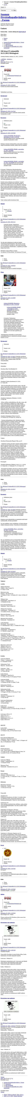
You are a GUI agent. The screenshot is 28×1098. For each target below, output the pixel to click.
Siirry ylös (3, 1078)
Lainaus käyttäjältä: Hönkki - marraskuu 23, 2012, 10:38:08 (14, 309)
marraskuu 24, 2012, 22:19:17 (8, 489)
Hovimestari (4, 95)
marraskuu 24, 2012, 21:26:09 (8, 298)
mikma (2, 66)
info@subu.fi (22, 31)
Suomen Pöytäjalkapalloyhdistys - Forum (13, 17)
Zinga (2, 272)
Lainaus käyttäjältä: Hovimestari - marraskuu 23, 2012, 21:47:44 (12, 136)
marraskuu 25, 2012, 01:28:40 (8, 509)
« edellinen (3, 59)
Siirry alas (3, 62)
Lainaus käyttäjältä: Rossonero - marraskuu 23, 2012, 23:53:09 (12, 304)
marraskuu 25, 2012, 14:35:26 (8, 913)
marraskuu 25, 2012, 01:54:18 (8, 571)
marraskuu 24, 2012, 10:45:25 (8, 265)
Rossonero (3, 117)
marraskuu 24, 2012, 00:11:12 (8, 222)
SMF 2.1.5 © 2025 (8, 1096)
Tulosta (2, 60)
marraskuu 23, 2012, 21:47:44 (8, 111)
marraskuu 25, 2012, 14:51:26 (8, 950)
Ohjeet (5, 1094)
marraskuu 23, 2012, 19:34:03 (8, 85)
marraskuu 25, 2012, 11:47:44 (8, 868)
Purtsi (2, 845)
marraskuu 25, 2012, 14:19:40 (8, 889)
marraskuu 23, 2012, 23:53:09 (8, 133)
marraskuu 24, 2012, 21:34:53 (8, 356)
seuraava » (9, 59)
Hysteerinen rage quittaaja (8, 922)
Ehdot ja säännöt (12, 1094)
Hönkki (3, 203)
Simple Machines (18, 1096)
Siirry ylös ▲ (20, 1094)
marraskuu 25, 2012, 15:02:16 (8, 1026)
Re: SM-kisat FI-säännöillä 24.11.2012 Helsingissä (13, 82)
